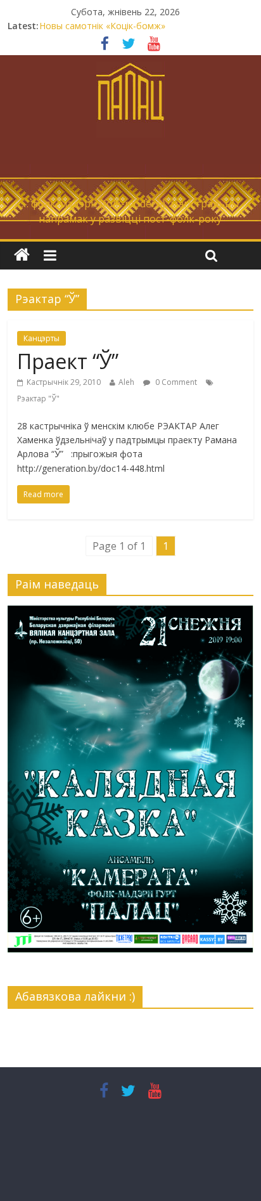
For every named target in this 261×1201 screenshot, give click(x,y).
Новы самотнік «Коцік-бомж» (102, 26)
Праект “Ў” (67, 361)
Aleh (126, 382)
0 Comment (175, 382)
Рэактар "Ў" (38, 398)
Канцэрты (41, 338)
